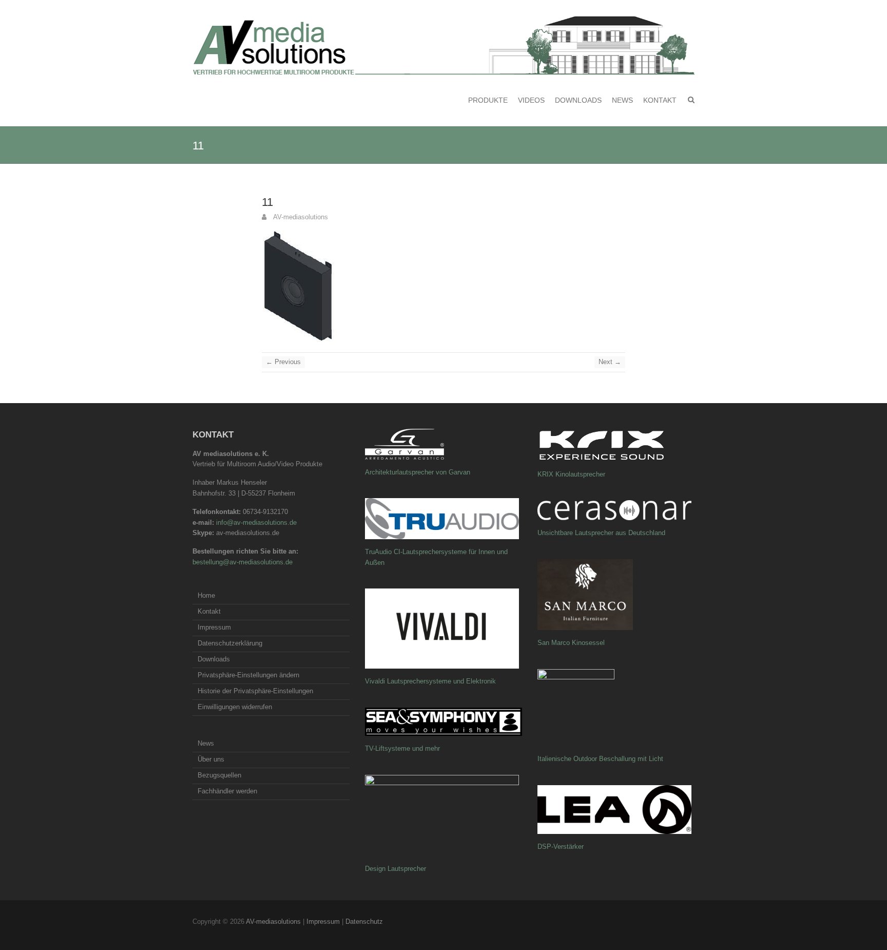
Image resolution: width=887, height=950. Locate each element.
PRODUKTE (488, 100)
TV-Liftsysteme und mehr (402, 748)
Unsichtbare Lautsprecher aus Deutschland (601, 533)
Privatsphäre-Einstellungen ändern (248, 675)
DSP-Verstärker (560, 846)
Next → (610, 362)
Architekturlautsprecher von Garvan (417, 472)
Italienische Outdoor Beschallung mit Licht (600, 759)
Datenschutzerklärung (230, 643)
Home (206, 595)
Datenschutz (364, 921)
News (622, 100)
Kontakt (660, 100)
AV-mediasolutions (300, 217)
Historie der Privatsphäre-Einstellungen (255, 691)
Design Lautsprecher (395, 868)
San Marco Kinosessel (571, 643)
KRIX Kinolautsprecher (571, 474)
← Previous (283, 362)
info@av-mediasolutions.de (256, 522)
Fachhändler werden (227, 791)
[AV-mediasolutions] (443, 45)
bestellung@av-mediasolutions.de (242, 562)
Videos (531, 100)
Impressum (214, 627)
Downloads (578, 100)
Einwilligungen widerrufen (235, 707)
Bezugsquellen (219, 775)
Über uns (211, 759)
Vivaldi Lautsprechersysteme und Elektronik (430, 681)
